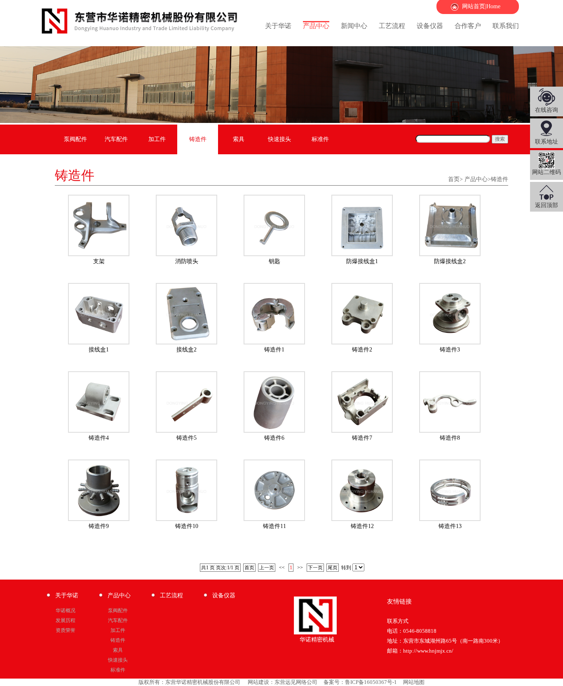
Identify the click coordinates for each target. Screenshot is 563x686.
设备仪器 (430, 25)
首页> (455, 179)
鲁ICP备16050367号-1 (371, 682)
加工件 (157, 139)
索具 (238, 139)
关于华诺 (278, 25)
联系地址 (546, 142)
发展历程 (65, 620)
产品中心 (316, 25)
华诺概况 (65, 610)
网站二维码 (546, 172)
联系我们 (506, 25)
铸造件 (197, 139)
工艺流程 (392, 25)
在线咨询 (546, 110)
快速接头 (279, 139)
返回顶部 (546, 205)
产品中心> (477, 179)
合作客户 (468, 25)
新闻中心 (354, 25)
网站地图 (414, 682)
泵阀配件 (75, 139)
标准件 (320, 139)
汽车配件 (116, 139)
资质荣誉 (65, 630)
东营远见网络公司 (295, 682)
